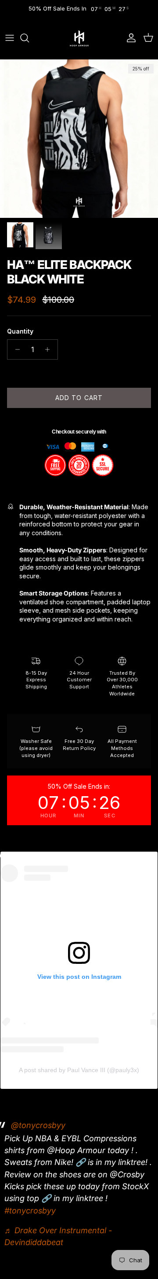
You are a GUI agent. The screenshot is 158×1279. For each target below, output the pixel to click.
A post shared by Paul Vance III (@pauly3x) (79, 1069)
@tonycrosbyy (38, 1125)
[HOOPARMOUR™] (79, 38)
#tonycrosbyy (30, 1210)
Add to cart (79, 397)
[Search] (29, 38)
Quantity (20, 331)
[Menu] (9, 38)
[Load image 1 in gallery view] (79, 138)
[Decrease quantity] (15, 349)
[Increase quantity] (49, 349)
